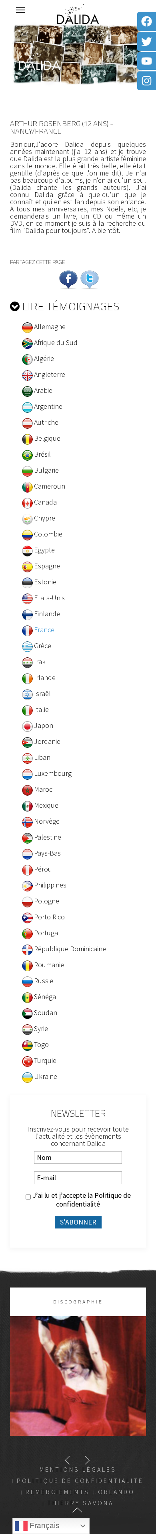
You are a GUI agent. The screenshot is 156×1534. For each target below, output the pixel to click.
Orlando (116, 1491)
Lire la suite (78, 1389)
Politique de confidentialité (93, 1200)
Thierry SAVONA (80, 1502)
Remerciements (58, 1491)
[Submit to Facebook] (68, 278)
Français (44, 1525)
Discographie (78, 1301)
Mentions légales (78, 1469)
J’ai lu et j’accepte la (81, 1200)
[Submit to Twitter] (89, 278)
